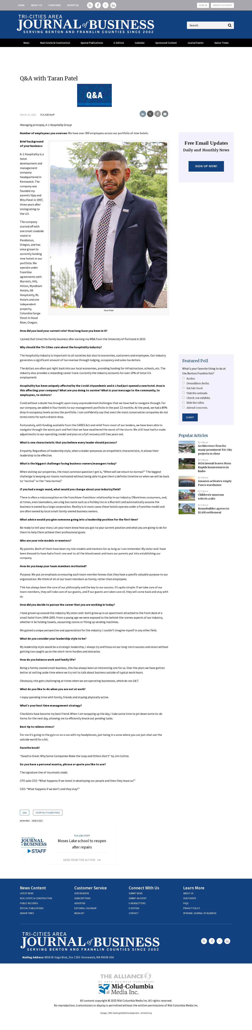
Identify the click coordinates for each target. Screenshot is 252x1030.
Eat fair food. (195, 388)
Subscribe (55, 5)
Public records (29, 903)
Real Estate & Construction (55, 42)
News (26, 42)
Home (21, 5)
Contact (134, 913)
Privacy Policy (191, 908)
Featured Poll (195, 360)
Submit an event (138, 898)
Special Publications (92, 42)
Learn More (193, 887)
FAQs (185, 903)
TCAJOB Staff (47, 114)
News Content (33, 887)
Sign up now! (206, 166)
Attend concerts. (197, 407)
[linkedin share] (143, 114)
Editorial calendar (85, 908)
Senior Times (221, 42)
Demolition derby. (198, 383)
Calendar (140, 42)
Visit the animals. (197, 393)
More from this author (79, 860)
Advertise (73, 5)
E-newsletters (137, 903)
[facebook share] (157, 114)
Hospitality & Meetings (48, 812)
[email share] (165, 114)
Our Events (189, 898)
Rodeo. (191, 378)
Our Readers (81, 893)
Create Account (222, 5)
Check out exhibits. (198, 398)
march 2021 (37, 821)
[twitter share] (150, 114)
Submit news (135, 893)
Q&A (25, 812)
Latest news (26, 893)
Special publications (31, 908)
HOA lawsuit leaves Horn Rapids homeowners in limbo (214, 467)
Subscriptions (82, 898)
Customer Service (90, 887)
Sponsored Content (166, 42)
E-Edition (119, 42)
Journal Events (195, 42)
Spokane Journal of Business (199, 913)
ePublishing (146, 1013)
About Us (36, 5)
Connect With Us (144, 887)
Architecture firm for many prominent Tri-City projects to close (215, 449)
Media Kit (79, 913)
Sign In (203, 5)
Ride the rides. (195, 402)
